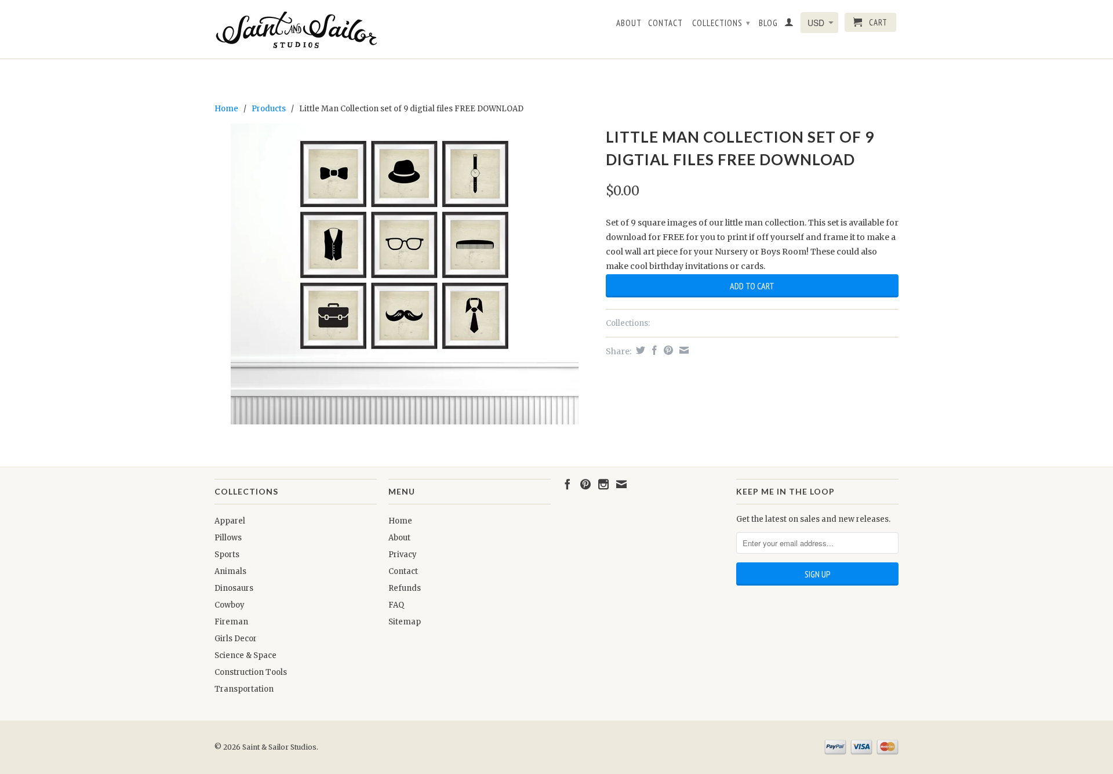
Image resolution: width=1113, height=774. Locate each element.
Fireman (231, 622)
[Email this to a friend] (682, 350)
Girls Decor (235, 639)
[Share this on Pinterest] (667, 350)
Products (269, 109)
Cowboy (229, 605)
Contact (665, 23)
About (629, 23)
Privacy (402, 554)
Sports (226, 554)
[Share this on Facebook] (653, 350)
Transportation (244, 689)
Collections (721, 22)
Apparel (229, 521)
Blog (768, 23)
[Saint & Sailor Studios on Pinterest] (585, 484)
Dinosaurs (233, 588)
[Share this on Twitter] (639, 350)
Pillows (228, 538)
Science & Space (245, 655)
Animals (230, 571)
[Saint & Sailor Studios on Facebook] (567, 484)
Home (400, 521)
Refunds (404, 588)
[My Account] (789, 24)
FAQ (396, 605)
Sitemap (404, 622)
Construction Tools (250, 672)
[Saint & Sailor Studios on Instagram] (603, 484)
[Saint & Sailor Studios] (295, 29)
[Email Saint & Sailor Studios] (621, 484)
